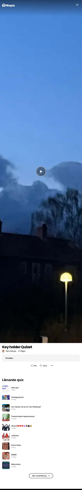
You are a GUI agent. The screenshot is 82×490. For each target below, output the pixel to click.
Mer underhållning (39, 476)
